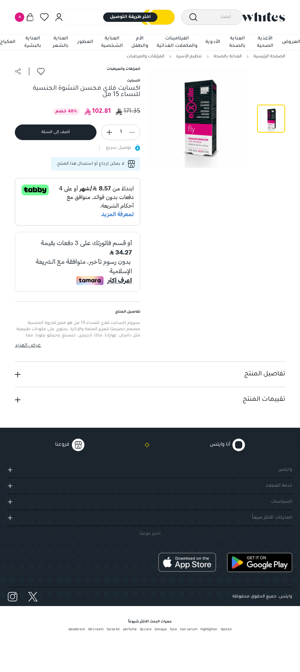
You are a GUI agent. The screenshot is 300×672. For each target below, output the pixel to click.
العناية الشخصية (112, 42)
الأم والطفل (139, 42)
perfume (130, 630)
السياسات (281, 502)
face (173, 630)
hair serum (188, 630)
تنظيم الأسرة (189, 56)
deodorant (76, 630)
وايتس (285, 470)
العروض (291, 42)
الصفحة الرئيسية (269, 56)
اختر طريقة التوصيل (130, 17)
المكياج (7, 42)
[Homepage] (263, 16)
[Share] (18, 71)
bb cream (96, 630)
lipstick (226, 630)
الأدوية (212, 42)
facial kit (113, 630)
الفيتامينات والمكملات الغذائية (177, 42)
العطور (85, 42)
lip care (146, 630)
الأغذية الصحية (265, 42)
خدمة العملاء (279, 486)
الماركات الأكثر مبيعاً (272, 518)
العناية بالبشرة (32, 42)
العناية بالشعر (60, 42)
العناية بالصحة (237, 42)
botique (161, 630)
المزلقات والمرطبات (145, 56)
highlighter (209, 630)
